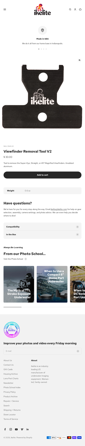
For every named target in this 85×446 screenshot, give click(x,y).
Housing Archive (11, 374)
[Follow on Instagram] (10, 429)
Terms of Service (11, 419)
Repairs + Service (11, 401)
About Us (8, 360)
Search (7, 405)
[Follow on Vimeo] (21, 429)
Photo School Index (12, 387)
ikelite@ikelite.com (59, 209)
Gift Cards (8, 369)
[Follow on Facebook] (5, 429)
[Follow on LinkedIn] (27, 429)
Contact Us (9, 365)
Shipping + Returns (12, 410)
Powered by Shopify (24, 437)
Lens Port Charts (11, 378)
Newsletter (8, 383)
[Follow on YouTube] (16, 429)
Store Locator (10, 414)
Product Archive (10, 396)
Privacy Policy (10, 392)
